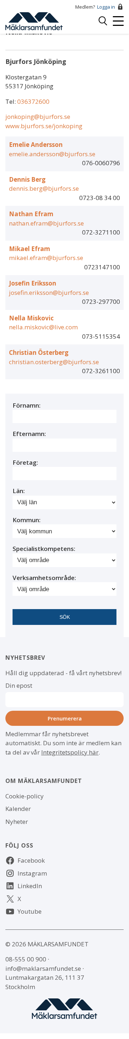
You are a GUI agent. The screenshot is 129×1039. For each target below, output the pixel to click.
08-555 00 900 (25, 959)
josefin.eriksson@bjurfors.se (49, 292)
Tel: (11, 101)
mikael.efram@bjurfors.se (46, 258)
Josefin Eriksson (32, 283)
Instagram (32, 873)
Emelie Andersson (36, 144)
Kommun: (26, 520)
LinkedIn (30, 886)
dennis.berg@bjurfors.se (44, 188)
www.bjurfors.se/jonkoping (43, 126)
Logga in (106, 7)
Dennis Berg (27, 179)
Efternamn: (29, 434)
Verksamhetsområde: (44, 578)
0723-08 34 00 (99, 198)
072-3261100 (101, 371)
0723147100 (102, 267)
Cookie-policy (24, 796)
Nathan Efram (31, 214)
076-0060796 (101, 163)
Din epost (18, 685)
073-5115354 (101, 336)
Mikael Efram (29, 249)
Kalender (18, 808)
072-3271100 (101, 232)
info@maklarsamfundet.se (43, 968)
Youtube (30, 911)
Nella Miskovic (31, 318)
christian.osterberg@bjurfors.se (54, 362)
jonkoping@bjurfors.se (37, 116)
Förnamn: (26, 405)
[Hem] (34, 20)
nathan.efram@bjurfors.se (46, 223)
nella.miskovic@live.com (43, 327)
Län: (19, 491)
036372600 (33, 101)
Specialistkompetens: (44, 548)
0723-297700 (101, 301)
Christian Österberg (38, 352)
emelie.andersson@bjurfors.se (52, 154)
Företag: (25, 462)
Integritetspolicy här (70, 752)
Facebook (31, 860)
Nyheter (16, 821)
